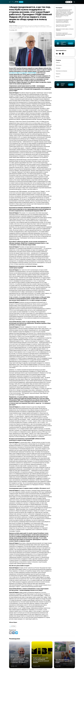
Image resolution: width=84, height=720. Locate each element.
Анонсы (57, 76)
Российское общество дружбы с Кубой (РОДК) (22, 73)
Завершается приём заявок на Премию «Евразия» (64, 29)
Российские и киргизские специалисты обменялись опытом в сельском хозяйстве (64, 34)
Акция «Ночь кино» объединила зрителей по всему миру (63, 25)
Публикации (58, 65)
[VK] (13, 632)
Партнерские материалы (61, 71)
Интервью (13, 626)
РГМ (19, 2)
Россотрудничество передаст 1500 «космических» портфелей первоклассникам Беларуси (64, 21)
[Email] (10, 632)
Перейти (70, 84)
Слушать (70, 43)
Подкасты (58, 73)
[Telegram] (16, 632)
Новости (58, 62)
